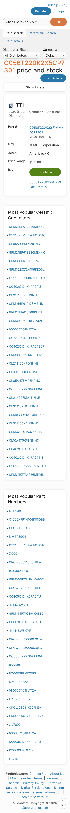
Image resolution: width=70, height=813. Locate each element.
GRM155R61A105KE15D (26, 716)
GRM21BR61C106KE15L (26, 312)
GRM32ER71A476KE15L (26, 432)
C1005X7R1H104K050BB (27, 519)
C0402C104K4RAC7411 (26, 457)
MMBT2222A (18, 682)
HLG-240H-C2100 (22, 528)
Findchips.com (6, 9)
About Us (57, 774)
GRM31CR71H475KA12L (26, 355)
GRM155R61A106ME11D (26, 304)
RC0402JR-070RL (22, 571)
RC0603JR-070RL (22, 750)
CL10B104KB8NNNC (23, 372)
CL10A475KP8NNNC (24, 440)
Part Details (53, 78)
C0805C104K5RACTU (25, 596)
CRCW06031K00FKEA (25, 707)
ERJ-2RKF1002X (20, 699)
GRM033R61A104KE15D (26, 415)
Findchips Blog (56, 5)
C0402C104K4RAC (23, 449)
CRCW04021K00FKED (25, 588)
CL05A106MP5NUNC (24, 244)
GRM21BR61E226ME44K (27, 252)
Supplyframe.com (35, 808)
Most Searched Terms (26, 778)
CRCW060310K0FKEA (25, 562)
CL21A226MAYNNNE (24, 398)
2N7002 (15, 725)
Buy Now (45, 172)
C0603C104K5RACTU (25, 622)
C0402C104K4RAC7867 (26, 346)
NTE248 (15, 511)
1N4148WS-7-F (20, 631)
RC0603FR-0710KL (23, 673)
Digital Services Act (35, 787)
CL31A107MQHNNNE (24, 406)
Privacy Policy (33, 783)
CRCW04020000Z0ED (25, 648)
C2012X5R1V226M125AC (27, 466)
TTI (35, 110)
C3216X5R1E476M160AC (27, 235)
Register (41, 11)
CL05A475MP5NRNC (24, 381)
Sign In (62, 11)
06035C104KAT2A (22, 329)
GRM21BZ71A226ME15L (26, 475)
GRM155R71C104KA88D (26, 613)
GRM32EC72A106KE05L (27, 269)
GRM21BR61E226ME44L (27, 227)
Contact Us (37, 774)
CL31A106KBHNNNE (24, 423)
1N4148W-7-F (19, 605)
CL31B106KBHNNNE (24, 295)
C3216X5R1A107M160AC (27, 278)
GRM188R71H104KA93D (26, 579)
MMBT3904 (17, 537)
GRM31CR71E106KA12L (26, 321)
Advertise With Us (35, 797)
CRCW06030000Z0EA (25, 639)
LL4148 (14, 759)
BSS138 (14, 665)
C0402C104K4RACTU (25, 286)
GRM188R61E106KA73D (26, 261)
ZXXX (13, 554)
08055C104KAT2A (22, 690)
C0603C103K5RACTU (25, 742)
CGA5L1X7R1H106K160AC (28, 338)
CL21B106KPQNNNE (24, 363)
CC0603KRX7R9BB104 (25, 389)
